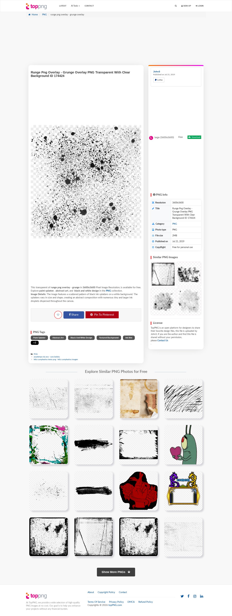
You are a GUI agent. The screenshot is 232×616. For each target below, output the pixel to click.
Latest (62, 6)
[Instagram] (194, 596)
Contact (89, 6)
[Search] (176, 6)
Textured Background (109, 338)
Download (195, 137)
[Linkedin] (201, 596)
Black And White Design (81, 338)
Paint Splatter (39, 338)
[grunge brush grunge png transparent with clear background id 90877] (93, 444)
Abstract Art (58, 338)
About (91, 592)
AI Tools (74, 6)
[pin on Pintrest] (63, 383)
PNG (44, 15)
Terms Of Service (96, 602)
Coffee (160, 80)
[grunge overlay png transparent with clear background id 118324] (183, 537)
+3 (34, 343)
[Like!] (58, 315)
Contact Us (162, 340)
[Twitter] (182, 596)
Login (200, 6)
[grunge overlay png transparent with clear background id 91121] (138, 537)
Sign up (187, 6)
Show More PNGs (114, 572)
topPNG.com (115, 605)
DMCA (131, 602)
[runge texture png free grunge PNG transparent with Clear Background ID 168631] (189, 301)
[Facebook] (188, 596)
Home (34, 15)
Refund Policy (145, 602)
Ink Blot (128, 338)
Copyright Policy (106, 592)
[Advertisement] (116, 43)
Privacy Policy (116, 602)
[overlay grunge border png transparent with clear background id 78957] (93, 537)
